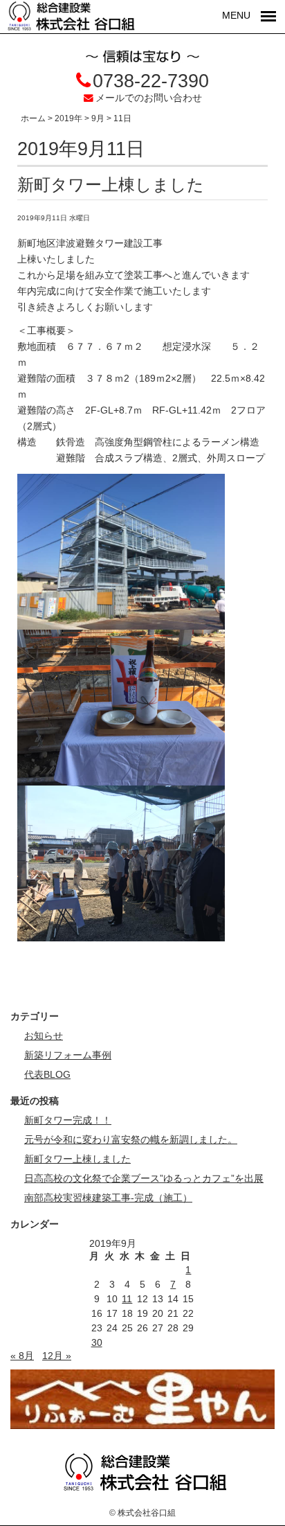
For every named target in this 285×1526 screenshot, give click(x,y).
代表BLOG (47, 1075)
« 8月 (22, 1356)
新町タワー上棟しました (110, 184)
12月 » (56, 1356)
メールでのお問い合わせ (148, 98)
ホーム (33, 118)
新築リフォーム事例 (67, 1055)
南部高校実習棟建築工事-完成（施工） (108, 1198)
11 (127, 1299)
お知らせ (43, 1036)
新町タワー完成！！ (67, 1120)
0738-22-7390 (151, 80)
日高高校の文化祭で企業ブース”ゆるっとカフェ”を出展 (144, 1178)
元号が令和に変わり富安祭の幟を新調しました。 (130, 1140)
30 (96, 1343)
